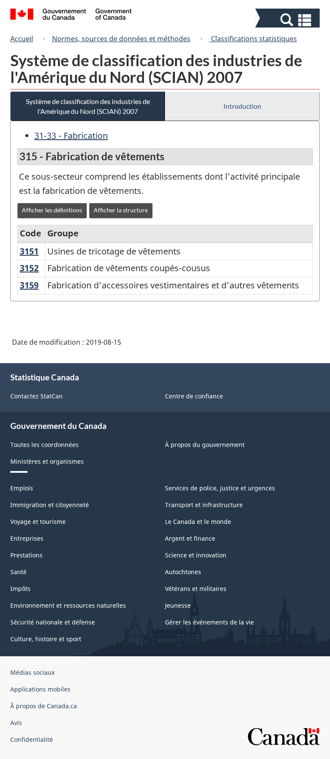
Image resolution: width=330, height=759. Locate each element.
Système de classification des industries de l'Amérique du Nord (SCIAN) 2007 (88, 106)
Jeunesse (178, 605)
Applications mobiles (40, 689)
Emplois (21, 488)
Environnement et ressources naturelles (68, 605)
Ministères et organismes (47, 461)
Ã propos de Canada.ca (43, 706)
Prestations (26, 555)
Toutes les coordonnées (44, 445)
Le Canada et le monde (198, 521)
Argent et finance (190, 538)
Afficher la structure (121, 210)
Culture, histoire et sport (45, 639)
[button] (288, 20)
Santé (18, 572)
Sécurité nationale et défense (52, 622)
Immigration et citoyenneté (49, 505)
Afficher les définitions (52, 210)
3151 (29, 251)
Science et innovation (195, 555)
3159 (29, 285)
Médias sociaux (32, 672)
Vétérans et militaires (195, 589)
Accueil (21, 38)
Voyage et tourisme (38, 521)
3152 (29, 268)
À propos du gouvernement (204, 445)
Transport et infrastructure (204, 505)
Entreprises (26, 538)
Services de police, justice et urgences (220, 488)
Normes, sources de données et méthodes (121, 38)
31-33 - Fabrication (71, 135)
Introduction (242, 106)
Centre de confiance (194, 396)
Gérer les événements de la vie (209, 622)
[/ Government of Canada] (71, 15)
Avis (16, 723)
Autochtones (183, 572)
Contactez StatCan (36, 396)
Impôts (20, 589)
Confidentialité (31, 739)
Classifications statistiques (253, 38)
